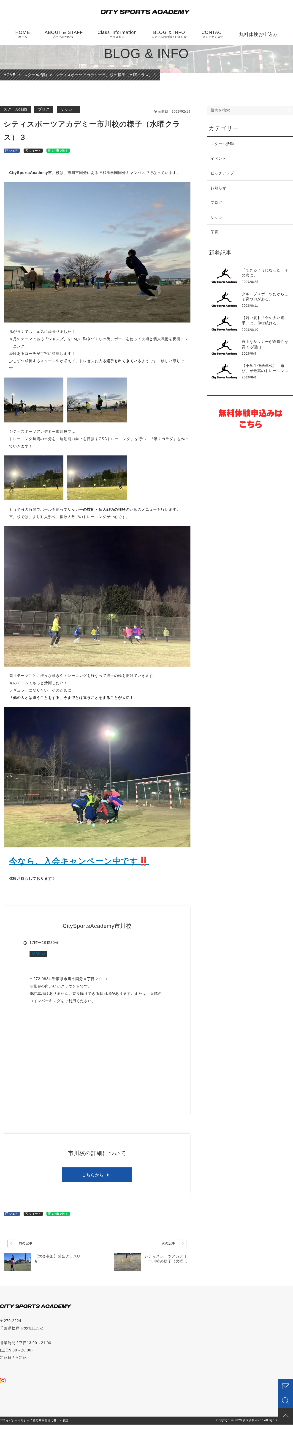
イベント (218, 158)
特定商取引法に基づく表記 (50, 1420)
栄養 (214, 232)
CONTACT (213, 34)
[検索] (288, 110)
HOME (22, 34)
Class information (117, 34)
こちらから (93, 1175)
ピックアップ (222, 173)
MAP (36, 954)
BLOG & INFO (169, 34)
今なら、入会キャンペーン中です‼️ (79, 861)
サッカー (68, 109)
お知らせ (218, 188)
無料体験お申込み (258, 34)
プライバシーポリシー (15, 1420)
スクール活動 (15, 109)
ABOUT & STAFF (64, 34)
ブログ (44, 109)
